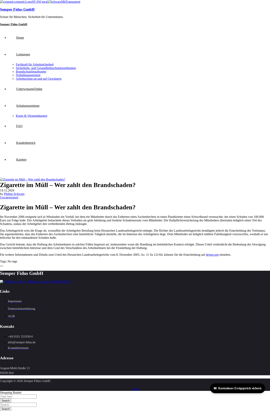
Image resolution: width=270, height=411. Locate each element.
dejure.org (212, 254)
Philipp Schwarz (14, 194)
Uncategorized (9, 197)
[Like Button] (1, 266)
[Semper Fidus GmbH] (23, 1)
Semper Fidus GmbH (17, 9)
